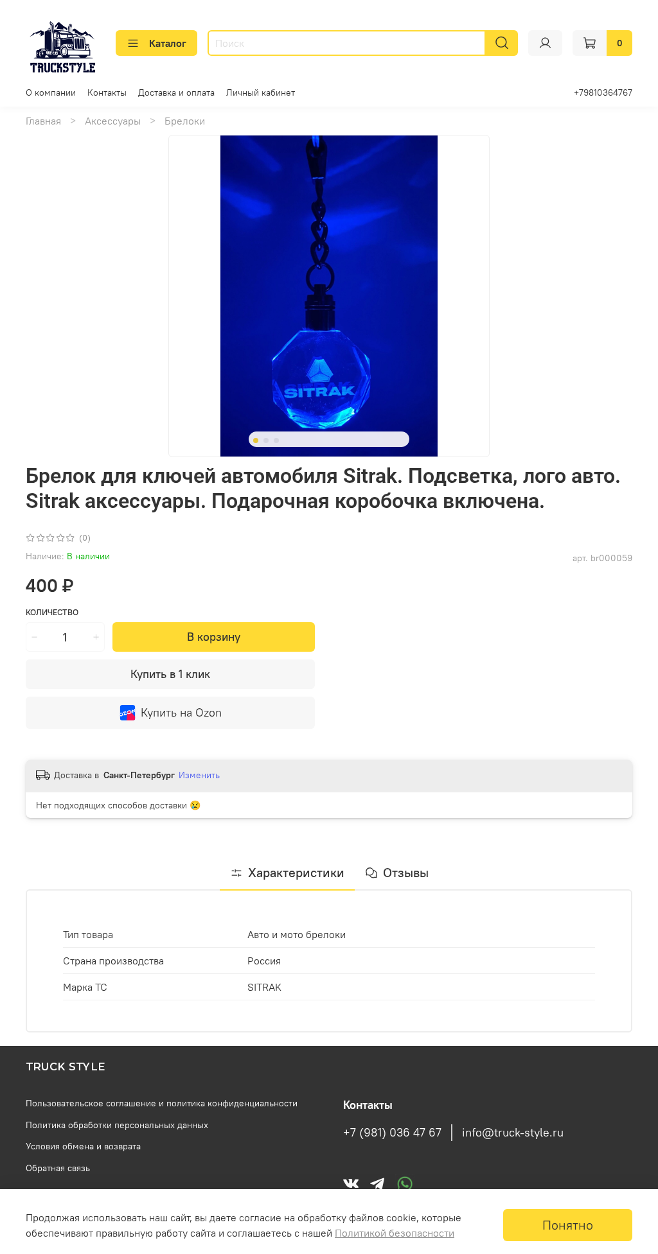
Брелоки (184, 120)
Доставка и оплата (176, 92)
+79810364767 (603, 92)
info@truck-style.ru (513, 1133)
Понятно (567, 1225)
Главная (43, 120)
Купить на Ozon (181, 712)
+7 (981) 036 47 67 (392, 1133)
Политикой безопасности (394, 1232)
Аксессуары (113, 120)
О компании (51, 92)
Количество (52, 612)
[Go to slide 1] (255, 440)
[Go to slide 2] (266, 440)
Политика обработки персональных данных (117, 1125)
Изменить (199, 775)
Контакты (107, 92)
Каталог (167, 43)
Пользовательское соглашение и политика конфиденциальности (162, 1103)
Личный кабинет (260, 92)
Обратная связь (58, 1168)
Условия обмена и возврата (83, 1146)
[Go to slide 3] (276, 440)
